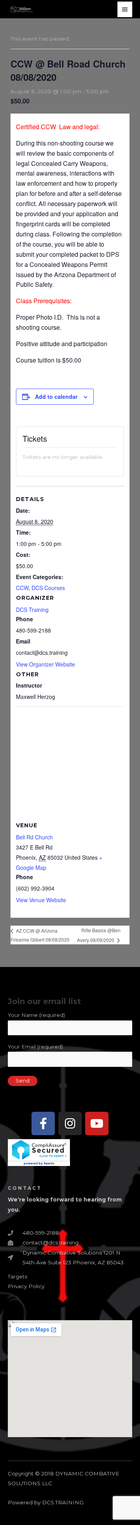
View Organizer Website (45, 664)
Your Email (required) (35, 1046)
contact (25, 1188)
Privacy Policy (26, 1286)
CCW (22, 588)
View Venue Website (41, 900)
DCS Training (32, 609)
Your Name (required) (36, 1015)
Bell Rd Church (34, 837)
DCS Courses (48, 588)
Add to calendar (56, 396)
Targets (17, 1276)
